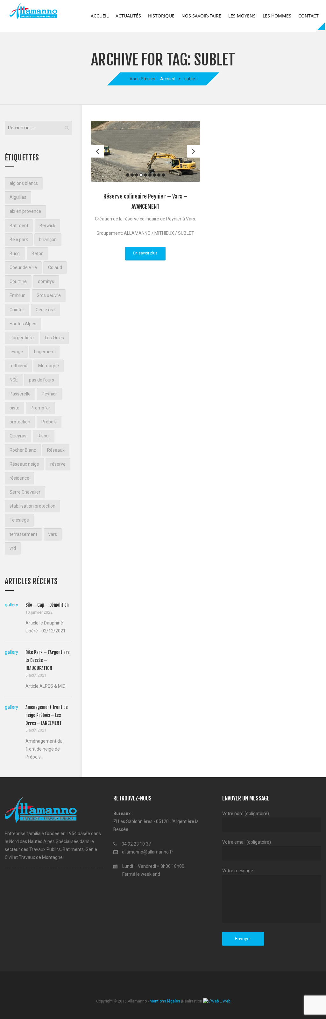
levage (16, 351)
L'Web (224, 1001)
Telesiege (19, 520)
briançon (48, 239)
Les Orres (54, 337)
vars (52, 534)
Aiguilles (18, 197)
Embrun (17, 295)
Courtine (18, 281)
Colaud (55, 267)
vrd (13, 548)
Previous (97, 151)
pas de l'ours (41, 379)
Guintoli (17, 309)
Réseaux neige (24, 464)
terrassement (23, 534)
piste (14, 407)
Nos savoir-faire (201, 16)
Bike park (19, 239)
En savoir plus (145, 253)
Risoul (44, 435)
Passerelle (20, 393)
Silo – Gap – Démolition (47, 605)
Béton (38, 253)
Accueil (100, 16)
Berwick (47, 225)
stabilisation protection (32, 506)
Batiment (19, 225)
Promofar (40, 407)
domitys (46, 281)
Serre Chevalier (25, 492)
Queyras (18, 435)
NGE (14, 379)
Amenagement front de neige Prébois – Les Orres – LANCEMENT (46, 715)
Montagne (48, 365)
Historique (161, 16)
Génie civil (45, 309)
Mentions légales (165, 1001)
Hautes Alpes (23, 323)
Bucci (15, 253)
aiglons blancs (24, 183)
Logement (44, 351)
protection (20, 421)
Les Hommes (277, 16)
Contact (308, 16)
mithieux (18, 365)
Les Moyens (242, 16)
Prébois (49, 421)
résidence (19, 478)
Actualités (128, 16)
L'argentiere (22, 337)
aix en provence (25, 211)
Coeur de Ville (23, 267)
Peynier (49, 393)
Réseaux (56, 450)
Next (193, 151)
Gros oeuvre (49, 295)
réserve (58, 464)
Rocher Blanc (23, 450)
